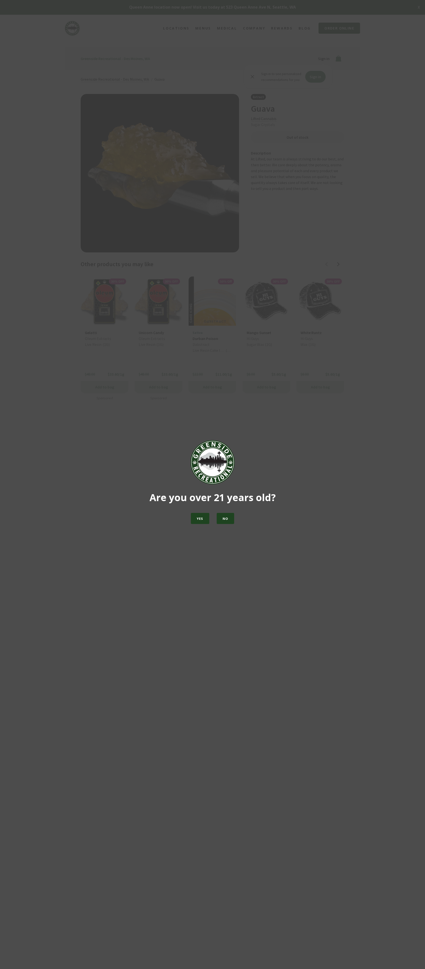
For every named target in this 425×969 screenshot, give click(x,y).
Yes (200, 518)
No (225, 518)
